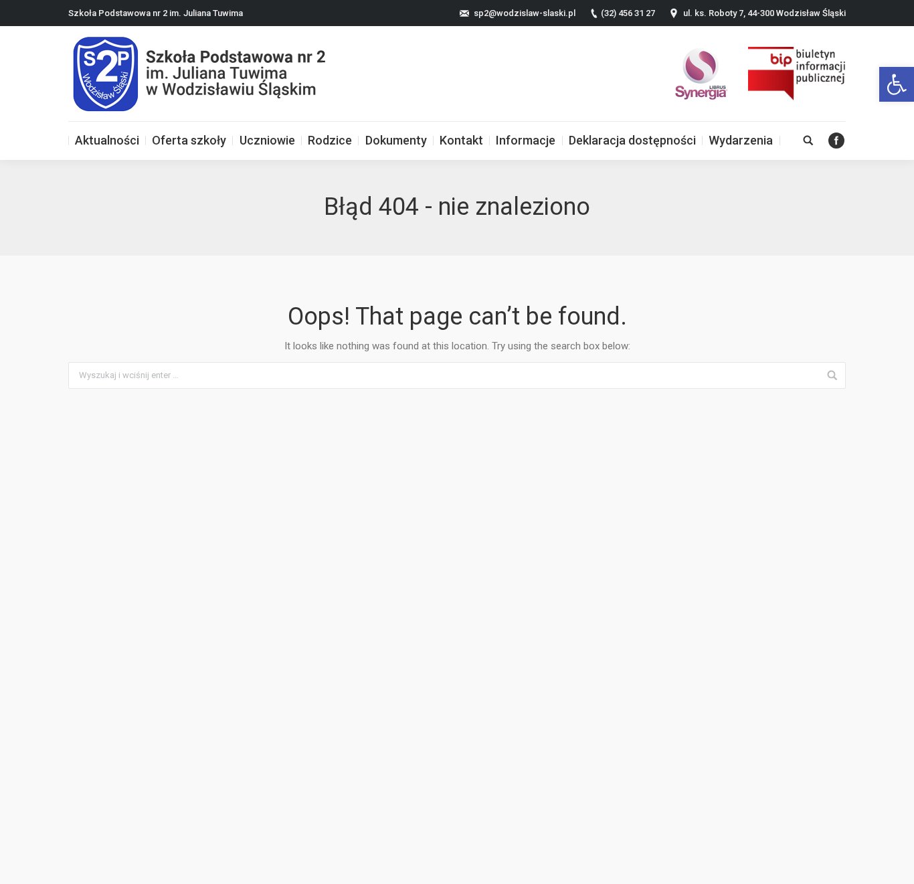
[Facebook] (836, 140)
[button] (896, 84)
